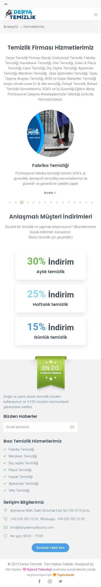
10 (63, 202)
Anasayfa (11, 27)
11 (69, 202)
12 (75, 202)
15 (92, 202)
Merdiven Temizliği (23, 456)
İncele (48, 193)
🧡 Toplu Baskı (63, 575)
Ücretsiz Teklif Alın (50, 548)
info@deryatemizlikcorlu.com (32, 527)
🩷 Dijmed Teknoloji (37, 569)
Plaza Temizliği (20, 470)
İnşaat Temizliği (21, 477)
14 (86, 202)
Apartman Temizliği (23, 483)
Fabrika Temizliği (21, 449)
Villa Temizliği (19, 490)
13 (80, 202)
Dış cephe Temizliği (23, 463)
